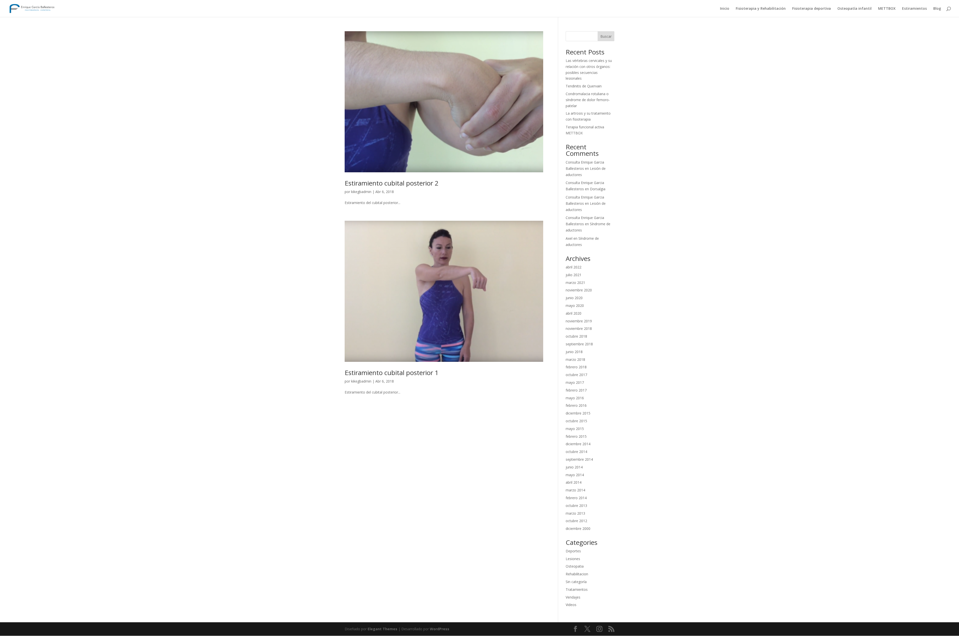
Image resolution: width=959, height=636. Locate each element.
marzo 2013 (575, 513)
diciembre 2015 (578, 413)
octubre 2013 (576, 505)
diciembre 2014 (578, 443)
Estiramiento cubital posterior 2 (392, 183)
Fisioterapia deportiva (811, 9)
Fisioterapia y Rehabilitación (761, 9)
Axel (569, 238)
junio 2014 (574, 467)
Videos (571, 604)
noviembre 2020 (579, 290)
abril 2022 (573, 267)
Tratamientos (577, 589)
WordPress (439, 629)
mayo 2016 (575, 398)
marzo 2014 (575, 490)
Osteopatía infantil (854, 9)
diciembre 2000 (578, 528)
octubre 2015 (576, 421)
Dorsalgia (597, 189)
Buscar (606, 36)
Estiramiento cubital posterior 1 (392, 372)
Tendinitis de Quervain (584, 86)
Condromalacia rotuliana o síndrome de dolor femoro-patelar (588, 99)
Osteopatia (575, 566)
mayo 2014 (575, 474)
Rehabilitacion (577, 574)
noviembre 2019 (579, 321)
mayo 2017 (575, 382)
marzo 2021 (575, 282)
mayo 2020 (575, 305)
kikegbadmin (361, 191)
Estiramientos (914, 9)
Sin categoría (576, 581)
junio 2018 (574, 351)
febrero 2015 (576, 436)
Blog (937, 9)
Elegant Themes (382, 629)
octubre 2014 (576, 451)
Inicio (724, 9)
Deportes (573, 551)
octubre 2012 (576, 520)
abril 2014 (573, 482)
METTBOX (887, 9)
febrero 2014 (576, 497)
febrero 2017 (576, 390)
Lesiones (573, 558)
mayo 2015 (575, 428)
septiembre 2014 (579, 459)
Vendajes (573, 597)
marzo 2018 (575, 359)
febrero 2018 (576, 367)
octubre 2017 (576, 374)
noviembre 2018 (579, 328)
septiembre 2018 (579, 344)
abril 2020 (573, 313)
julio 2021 (573, 274)
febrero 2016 (576, 405)
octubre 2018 (576, 336)
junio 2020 (574, 297)
